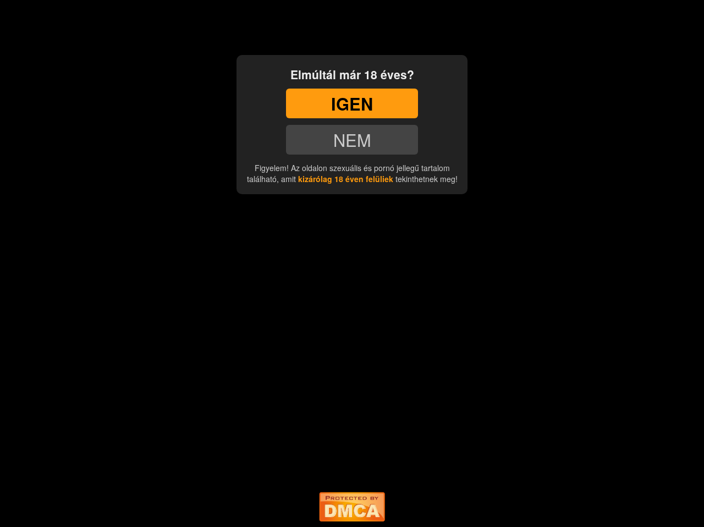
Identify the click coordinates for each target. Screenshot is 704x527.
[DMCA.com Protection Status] (352, 504)
